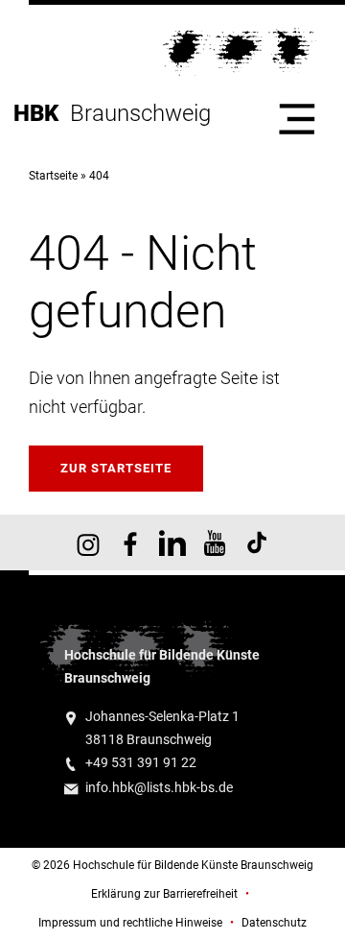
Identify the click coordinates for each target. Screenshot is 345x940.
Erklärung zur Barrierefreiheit (164, 894)
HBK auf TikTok (256, 542)
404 (99, 175)
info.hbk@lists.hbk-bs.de (159, 788)
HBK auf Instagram (88, 542)
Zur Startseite (116, 468)
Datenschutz (274, 922)
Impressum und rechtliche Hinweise (130, 922)
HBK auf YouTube (214, 542)
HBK (41, 113)
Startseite (53, 175)
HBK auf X (172, 542)
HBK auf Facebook (130, 542)
